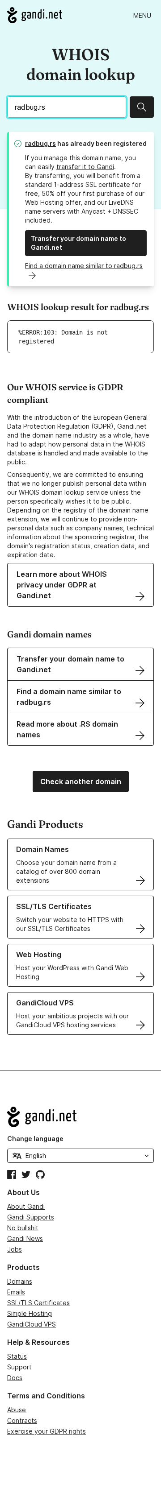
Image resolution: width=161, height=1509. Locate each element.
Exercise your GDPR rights (46, 1431)
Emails (16, 1292)
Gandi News (25, 1238)
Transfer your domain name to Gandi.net (78, 243)
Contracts (22, 1420)
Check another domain (80, 781)
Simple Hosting (29, 1313)
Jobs (14, 1249)
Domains (19, 1281)
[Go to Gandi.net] (34, 15)
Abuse (16, 1410)
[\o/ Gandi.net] (80, 1117)
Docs (14, 1377)
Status (17, 1356)
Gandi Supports (30, 1217)
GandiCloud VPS (31, 1324)
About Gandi (26, 1206)
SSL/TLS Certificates (38, 1302)
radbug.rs (40, 143)
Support (19, 1367)
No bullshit (22, 1228)
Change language (35, 1138)
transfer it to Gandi (85, 166)
